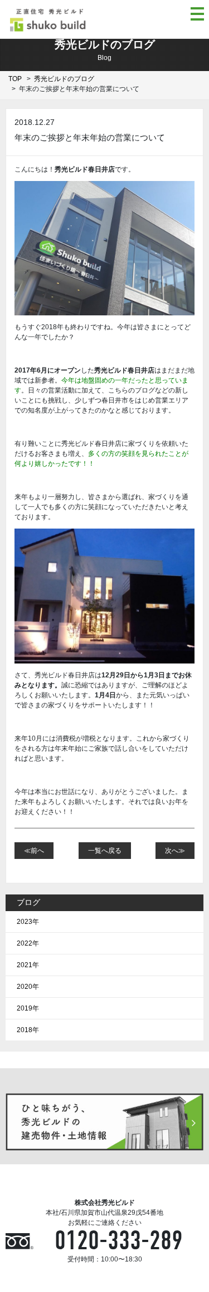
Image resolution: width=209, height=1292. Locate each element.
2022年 (28, 943)
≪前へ (34, 850)
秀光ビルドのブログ (64, 79)
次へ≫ (175, 850)
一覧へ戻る (104, 850)
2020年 (28, 987)
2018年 (28, 1030)
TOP (15, 79)
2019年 (28, 1008)
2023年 (28, 922)
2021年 (28, 965)
